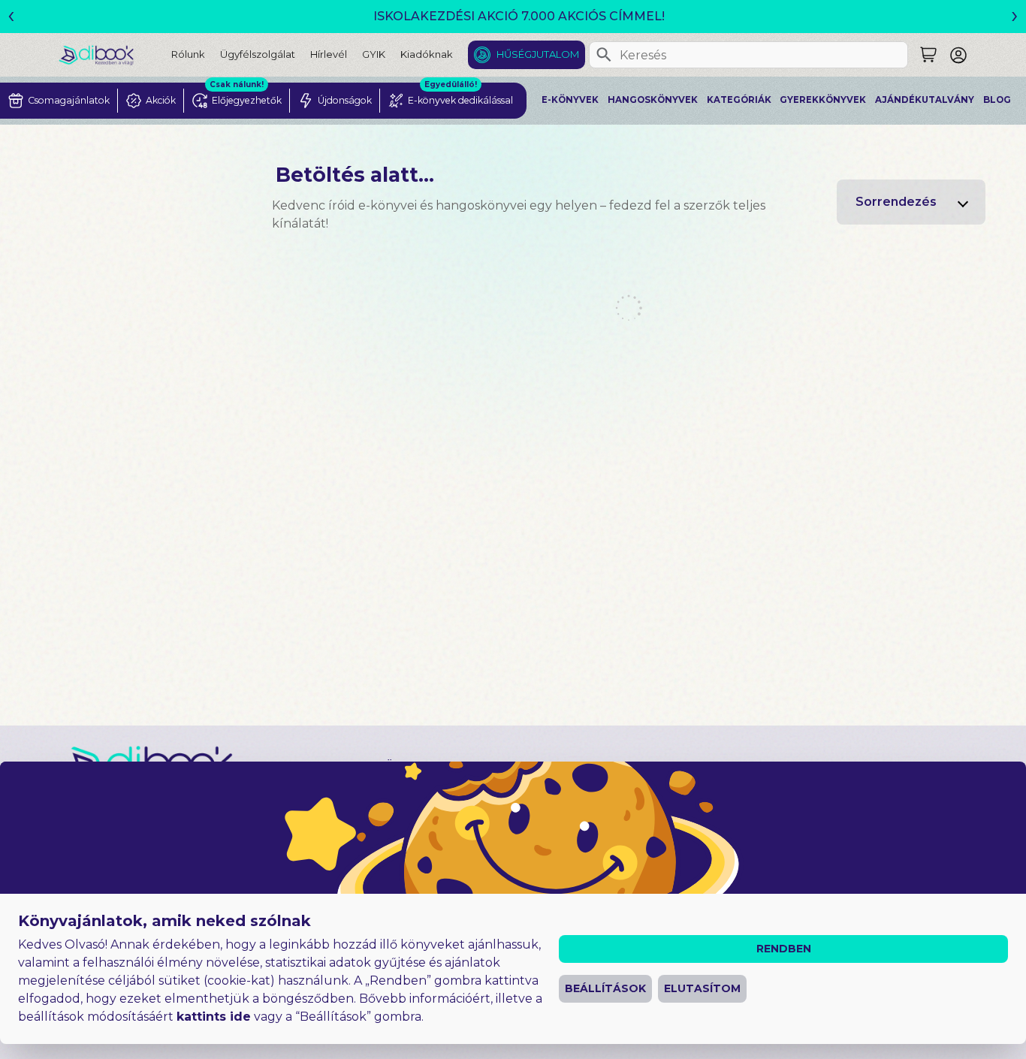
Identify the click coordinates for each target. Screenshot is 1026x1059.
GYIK (373, 54)
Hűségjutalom (537, 54)
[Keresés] (604, 54)
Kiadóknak (426, 54)
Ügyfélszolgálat (257, 54)
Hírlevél (328, 54)
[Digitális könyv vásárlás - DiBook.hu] (115, 54)
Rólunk (188, 54)
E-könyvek (570, 100)
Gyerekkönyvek (823, 100)
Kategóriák (739, 100)
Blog (997, 100)
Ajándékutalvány (924, 100)
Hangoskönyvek (653, 100)
